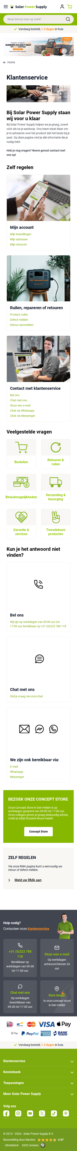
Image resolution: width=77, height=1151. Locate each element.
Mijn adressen (19, 239)
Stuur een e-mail (20, 405)
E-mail (14, 766)
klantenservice (38, 929)
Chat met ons (18, 400)
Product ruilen (19, 314)
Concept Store (38, 831)
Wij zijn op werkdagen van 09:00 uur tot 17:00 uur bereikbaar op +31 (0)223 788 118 (38, 624)
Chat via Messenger (22, 415)
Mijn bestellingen (20, 234)
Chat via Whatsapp (22, 410)
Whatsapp (16, 771)
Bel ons (14, 395)
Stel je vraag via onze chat (26, 696)
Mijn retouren (18, 244)
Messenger (17, 777)
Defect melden (19, 319)
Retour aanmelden (21, 325)
